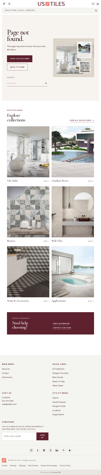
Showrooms (7, 377)
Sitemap (13, 466)
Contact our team (62, 328)
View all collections (82, 120)
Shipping (22, 466)
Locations (6, 397)
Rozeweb (55, 472)
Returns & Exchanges (49, 466)
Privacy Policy (65, 466)
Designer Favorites (60, 373)
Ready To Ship (58, 381)
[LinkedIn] (57, 450)
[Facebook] (37, 450)
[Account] (9, 3)
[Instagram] (31, 450)
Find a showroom (61, 323)
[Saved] (93, 3)
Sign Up (42, 436)
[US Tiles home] (51, 4)
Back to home (17, 67)
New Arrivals (57, 377)
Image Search (58, 414)
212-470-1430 (8, 401)
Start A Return (33, 466)
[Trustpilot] (69, 450)
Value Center (57, 386)
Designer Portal (58, 406)
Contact (5, 373)
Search (10, 77)
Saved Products (59, 402)
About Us (6, 369)
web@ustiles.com (9, 404)
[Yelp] (63, 450)
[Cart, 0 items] (97, 3)
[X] (50, 450)
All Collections (58, 369)
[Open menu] (4, 4)
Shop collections (19, 59)
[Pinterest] (44, 450)
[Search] (96, 10)
